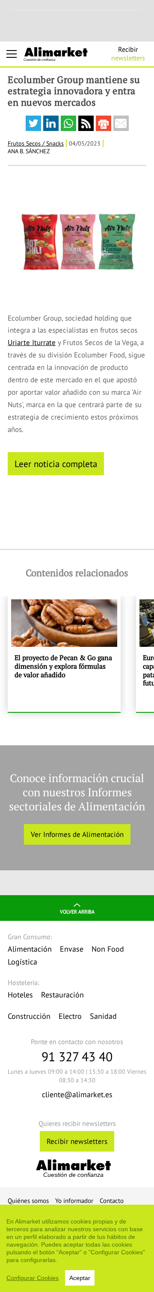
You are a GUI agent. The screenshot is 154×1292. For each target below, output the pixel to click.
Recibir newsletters (77, 1141)
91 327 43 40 (77, 1056)
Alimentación (30, 949)
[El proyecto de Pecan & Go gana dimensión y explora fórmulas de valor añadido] (64, 654)
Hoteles (20, 995)
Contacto (112, 1201)
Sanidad (103, 1016)
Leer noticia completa (56, 464)
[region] (77, 1248)
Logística (22, 962)
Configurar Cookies (32, 1277)
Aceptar (79, 1277)
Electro (70, 1016)
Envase (71, 949)
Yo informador (74, 1201)
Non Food (108, 949)
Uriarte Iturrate (32, 342)
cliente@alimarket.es (77, 1094)
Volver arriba (77, 911)
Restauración (62, 995)
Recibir (128, 53)
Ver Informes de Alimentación (77, 834)
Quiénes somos (28, 1201)
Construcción (29, 1016)
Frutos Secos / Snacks (36, 143)
